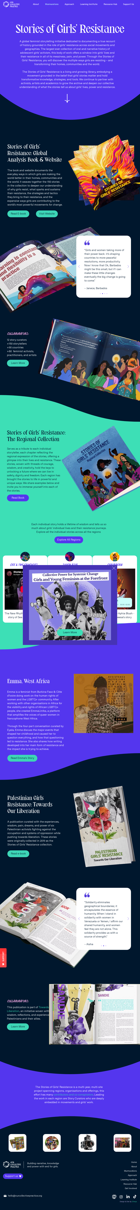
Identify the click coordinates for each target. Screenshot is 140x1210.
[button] (114, 568)
